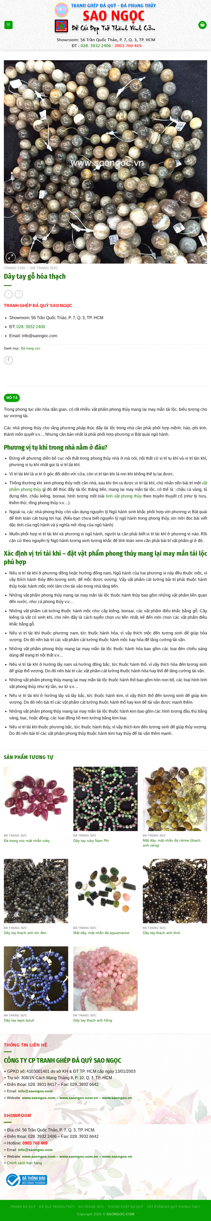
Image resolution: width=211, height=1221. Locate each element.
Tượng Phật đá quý (125, 1207)
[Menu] (8, 25)
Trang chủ (14, 268)
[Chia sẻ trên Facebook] (8, 360)
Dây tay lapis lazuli (19, 1020)
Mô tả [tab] (11, 398)
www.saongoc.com (38, 1098)
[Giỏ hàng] (202, 25)
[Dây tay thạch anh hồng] (105, 978)
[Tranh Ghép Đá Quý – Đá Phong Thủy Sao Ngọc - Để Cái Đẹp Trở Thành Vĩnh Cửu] (105, 25)
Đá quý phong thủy (57, 1207)
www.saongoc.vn (117, 1156)
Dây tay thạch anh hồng (92, 1020)
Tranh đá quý (23, 1207)
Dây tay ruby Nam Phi (91, 841)
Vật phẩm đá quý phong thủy (174, 1207)
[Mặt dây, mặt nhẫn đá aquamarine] (105, 891)
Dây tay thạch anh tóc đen (25, 933)
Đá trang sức (44, 268)
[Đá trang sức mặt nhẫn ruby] (36, 799)
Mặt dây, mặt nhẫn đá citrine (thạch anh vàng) (171, 842)
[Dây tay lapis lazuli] (36, 978)
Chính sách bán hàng (24, 1163)
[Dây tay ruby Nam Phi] (105, 799)
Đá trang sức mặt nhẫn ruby (27, 841)
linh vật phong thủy (124, 496)
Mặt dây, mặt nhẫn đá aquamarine (101, 933)
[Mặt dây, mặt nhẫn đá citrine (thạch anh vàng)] (175, 799)
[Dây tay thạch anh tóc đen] (36, 891)
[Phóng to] (11, 257)
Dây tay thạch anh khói (161, 933)
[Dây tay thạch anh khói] (175, 891)
